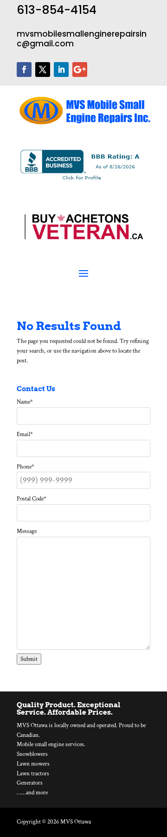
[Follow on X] (42, 69)
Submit (29, 659)
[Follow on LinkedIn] (61, 69)
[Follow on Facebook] (24, 69)
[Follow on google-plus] (79, 69)
